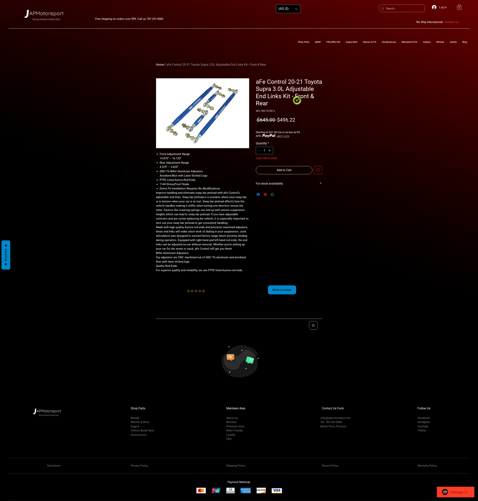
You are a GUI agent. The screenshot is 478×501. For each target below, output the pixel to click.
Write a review (282, 290)
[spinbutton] (264, 150)
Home (160, 64)
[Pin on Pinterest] (265, 194)
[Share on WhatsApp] (272, 194)
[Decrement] (259, 150)
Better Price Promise (333, 426)
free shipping (263, 126)
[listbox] (288, 9)
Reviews (6, 255)
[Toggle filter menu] (313, 325)
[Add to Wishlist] (318, 170)
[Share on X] (279, 194)
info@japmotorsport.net (335, 418)
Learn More (282, 135)
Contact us (452, 22)
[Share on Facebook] (258, 194)
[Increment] (269, 150)
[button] (459, 7)
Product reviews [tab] (170, 314)
